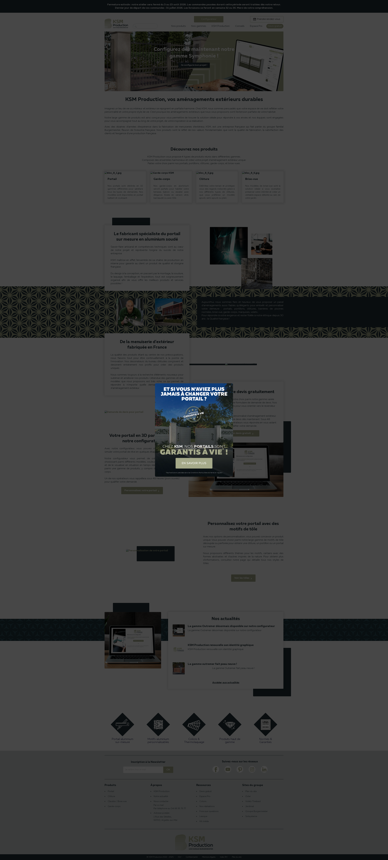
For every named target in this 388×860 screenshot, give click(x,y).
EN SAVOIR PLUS (194, 463)
